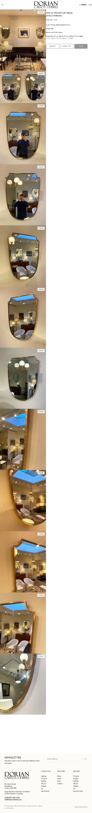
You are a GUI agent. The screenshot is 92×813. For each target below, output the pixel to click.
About (59, 776)
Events (59, 778)
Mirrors (43, 783)
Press (59, 781)
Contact (59, 783)
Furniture (44, 778)
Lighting (43, 776)
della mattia (10, 808)
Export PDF (66, 46)
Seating (43, 781)
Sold (81, 46)
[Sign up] (85, 759)
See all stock (45, 791)
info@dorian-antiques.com (12, 799)
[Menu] (2, 4)
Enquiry (52, 46)
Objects (43, 786)
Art (42, 788)
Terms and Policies (81, 807)
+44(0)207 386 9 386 (12, 797)
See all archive (78, 791)
